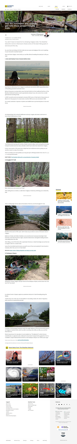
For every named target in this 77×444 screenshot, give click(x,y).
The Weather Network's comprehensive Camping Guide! (25, 157)
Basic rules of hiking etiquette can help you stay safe (23, 250)
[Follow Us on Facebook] (56, 404)
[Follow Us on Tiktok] (64, 404)
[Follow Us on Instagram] (59, 404)
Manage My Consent (10, 410)
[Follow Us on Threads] (67, 404)
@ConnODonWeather (23, 340)
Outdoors (15, 9)
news (8, 9)
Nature (11, 9)
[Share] (5, 35)
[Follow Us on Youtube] (61, 404)
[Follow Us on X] (69, 404)
